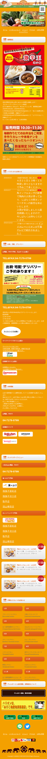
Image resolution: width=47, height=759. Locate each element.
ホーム (5, 30)
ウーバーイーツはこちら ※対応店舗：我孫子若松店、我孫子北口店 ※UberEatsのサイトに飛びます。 (16, 349)
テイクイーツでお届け (11, 331)
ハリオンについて (14, 30)
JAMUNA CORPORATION (21, 756)
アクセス (32, 30)
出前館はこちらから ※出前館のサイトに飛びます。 (13, 368)
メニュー (25, 30)
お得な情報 (40, 30)
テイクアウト (23, 32)
